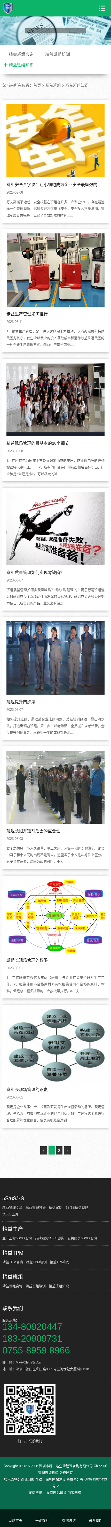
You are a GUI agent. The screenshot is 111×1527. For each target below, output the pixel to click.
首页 (37, 85)
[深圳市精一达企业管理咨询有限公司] (23, 8)
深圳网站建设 (55, 1479)
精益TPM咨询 (12, 1261)
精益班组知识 (21, 65)
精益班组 (53, 85)
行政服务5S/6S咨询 (49, 1237)
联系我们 (12, 1308)
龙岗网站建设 (56, 1492)
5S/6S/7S (13, 1198)
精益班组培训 (57, 54)
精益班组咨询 (21, 54)
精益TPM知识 (60, 1261)
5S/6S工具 (10, 1214)
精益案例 (55, 1207)
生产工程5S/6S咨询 (17, 1237)
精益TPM (12, 1252)
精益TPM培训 (36, 1261)
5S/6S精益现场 (77, 1207)
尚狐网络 (27, 1479)
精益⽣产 (12, 1228)
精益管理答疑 (36, 1207)
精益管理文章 (12, 1207)
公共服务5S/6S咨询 (82, 1237)
